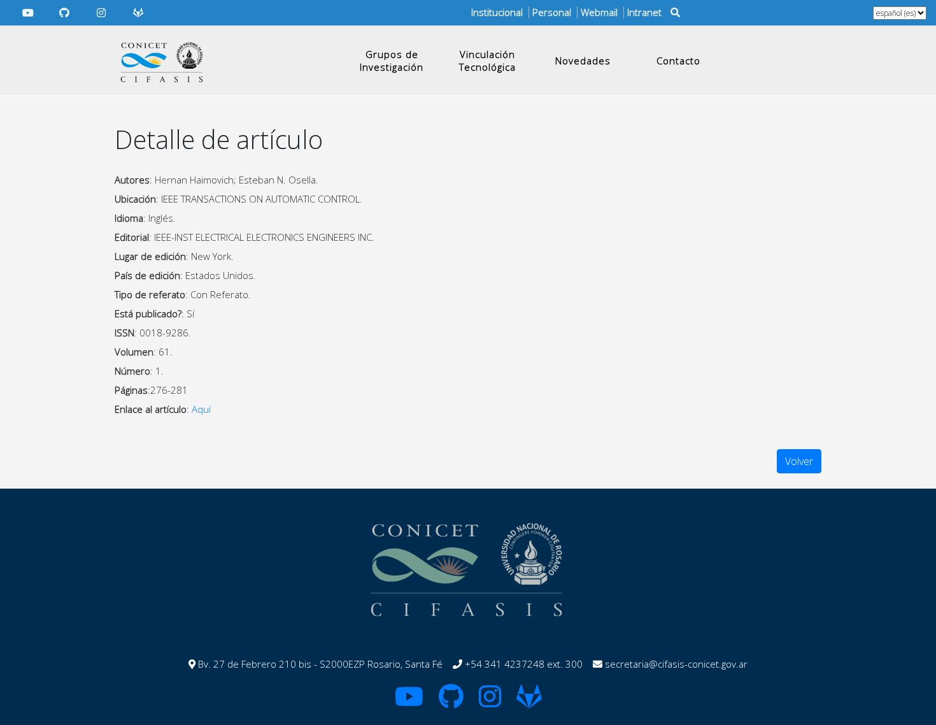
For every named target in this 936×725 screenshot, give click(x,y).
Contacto (678, 60)
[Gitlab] (138, 12)
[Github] (64, 12)
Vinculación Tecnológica (487, 60)
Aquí (201, 409)
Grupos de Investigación (391, 60)
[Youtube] (28, 12)
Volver (799, 461)
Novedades (583, 60)
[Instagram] (101, 12)
